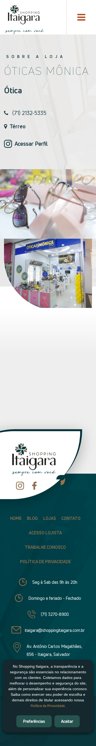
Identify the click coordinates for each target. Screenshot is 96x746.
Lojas (49, 518)
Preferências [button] (34, 721)
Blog (32, 518)
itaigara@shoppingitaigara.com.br (55, 630)
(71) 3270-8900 (55, 614)
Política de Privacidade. (48, 705)
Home (16, 518)
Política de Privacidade (45, 562)
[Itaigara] (22, 14)
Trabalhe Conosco (45, 547)
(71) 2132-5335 (29, 113)
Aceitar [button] (67, 721)
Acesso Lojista (45, 533)
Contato (71, 518)
